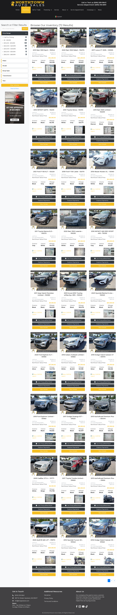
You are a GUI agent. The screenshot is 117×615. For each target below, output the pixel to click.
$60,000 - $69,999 (9, 54)
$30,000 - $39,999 (10, 49)
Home (18, 10)
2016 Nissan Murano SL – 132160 (102, 172)
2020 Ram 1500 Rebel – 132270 (73, 50)
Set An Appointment (77, 10)
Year (4, 81)
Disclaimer (47, 595)
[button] (51, 10)
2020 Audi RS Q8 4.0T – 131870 (44, 540)
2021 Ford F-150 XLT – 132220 (44, 172)
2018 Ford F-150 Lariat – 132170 (73, 172)
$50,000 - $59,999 (9, 51)
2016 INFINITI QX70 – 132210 (44, 110)
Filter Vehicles (14, 85)
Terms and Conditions (51, 601)
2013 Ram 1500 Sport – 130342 (44, 50)
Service (56, 10)
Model (5, 65)
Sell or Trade (36, 10)
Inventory (26, 10)
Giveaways (90, 10)
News (99, 10)
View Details (44, 82)
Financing (47, 10)
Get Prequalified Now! (45, 75)
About (64, 10)
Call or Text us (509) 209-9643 (93, 3)
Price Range (7, 33)
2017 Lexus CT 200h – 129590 (102, 50)
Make (4, 60)
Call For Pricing (9, 37)
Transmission (7, 75)
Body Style (6, 71)
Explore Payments (44, 79)
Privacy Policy (48, 598)
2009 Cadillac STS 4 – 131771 (44, 478)
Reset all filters (15, 88)
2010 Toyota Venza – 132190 (73, 110)
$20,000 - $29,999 (10, 46)
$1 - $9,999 (7, 40)
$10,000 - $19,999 (9, 43)
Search (25, 28)
